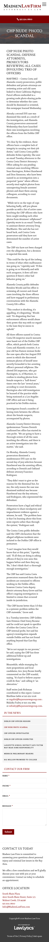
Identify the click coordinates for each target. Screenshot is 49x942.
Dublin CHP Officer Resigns (17, 721)
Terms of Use (12, 936)
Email (6, 796)
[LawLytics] (24, 927)
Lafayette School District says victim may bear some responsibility (23, 746)
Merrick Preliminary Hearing (18, 754)
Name (5, 776)
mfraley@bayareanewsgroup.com (25, 706)
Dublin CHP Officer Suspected (18, 739)
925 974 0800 (26, 19)
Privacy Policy (26, 936)
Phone (6, 786)
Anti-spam (37, 936)
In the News (12, 713)
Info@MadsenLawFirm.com (16, 907)
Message (7, 806)
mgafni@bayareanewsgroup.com (25, 699)
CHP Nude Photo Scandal (16, 727)
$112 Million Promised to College (20, 760)
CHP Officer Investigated (16, 733)
